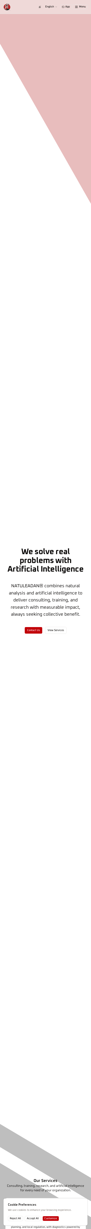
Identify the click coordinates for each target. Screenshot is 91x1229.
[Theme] (39, 7)
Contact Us (33, 630)
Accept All (33, 1218)
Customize (50, 1218)
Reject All (15, 1218)
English (49, 6)
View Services (56, 630)
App (67, 6)
